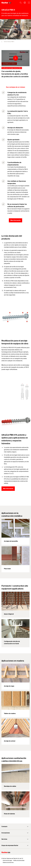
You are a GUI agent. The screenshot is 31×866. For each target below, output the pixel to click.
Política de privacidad (18, 860)
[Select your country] (24, 3)
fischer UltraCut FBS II (9, 41)
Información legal (7, 860)
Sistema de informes (8, 862)
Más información (15, 220)
